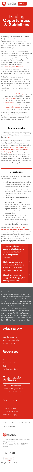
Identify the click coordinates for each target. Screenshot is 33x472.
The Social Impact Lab (10, 411)
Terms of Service (13, 463)
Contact (13, 422)
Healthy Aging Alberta (13, 149)
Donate (22, 4)
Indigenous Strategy (9, 408)
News (21, 422)
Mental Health (10, 98)
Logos (27, 422)
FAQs (5, 366)
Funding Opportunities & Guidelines (15, 392)
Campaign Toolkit (9, 363)
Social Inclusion (10, 103)
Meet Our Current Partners (12, 386)
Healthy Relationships (12, 107)
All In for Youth (15, 147)
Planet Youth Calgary (10, 414)
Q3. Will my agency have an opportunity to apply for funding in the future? (14, 278)
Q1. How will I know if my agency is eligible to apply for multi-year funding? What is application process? (13, 251)
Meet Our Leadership (10, 337)
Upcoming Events (9, 343)
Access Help (7, 360)
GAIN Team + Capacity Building (13, 389)
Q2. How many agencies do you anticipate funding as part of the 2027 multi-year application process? (13, 266)
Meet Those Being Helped (11, 340)
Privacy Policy (4, 463)
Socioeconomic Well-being (14, 94)
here (9, 137)
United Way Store (9, 426)
